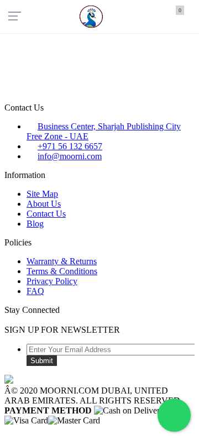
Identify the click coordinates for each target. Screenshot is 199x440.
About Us (44, 203)
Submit (41, 361)
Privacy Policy (52, 281)
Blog (35, 223)
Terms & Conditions (62, 271)
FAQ (35, 291)
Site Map (42, 193)
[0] (172, 15)
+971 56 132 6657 (70, 146)
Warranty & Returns (62, 261)
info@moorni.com (70, 156)
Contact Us (46, 213)
